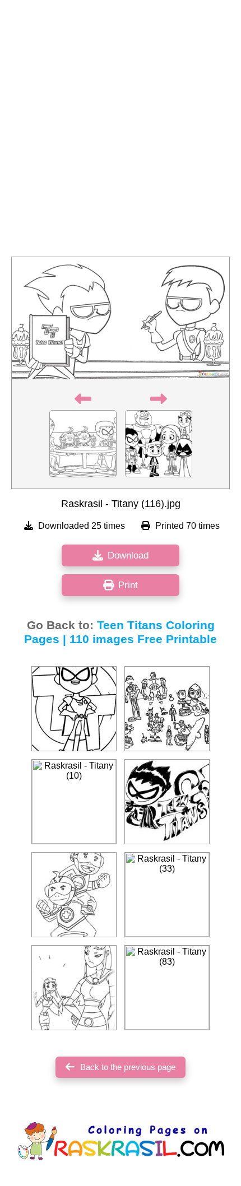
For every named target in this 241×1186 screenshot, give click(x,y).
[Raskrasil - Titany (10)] (74, 801)
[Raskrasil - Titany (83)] (167, 987)
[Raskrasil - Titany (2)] (74, 987)
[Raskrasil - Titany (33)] (167, 894)
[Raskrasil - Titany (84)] (167, 708)
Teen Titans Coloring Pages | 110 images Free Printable (120, 632)
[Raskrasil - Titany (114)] (74, 894)
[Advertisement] (120, 131)
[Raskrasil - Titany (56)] (167, 801)
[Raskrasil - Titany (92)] (74, 708)
